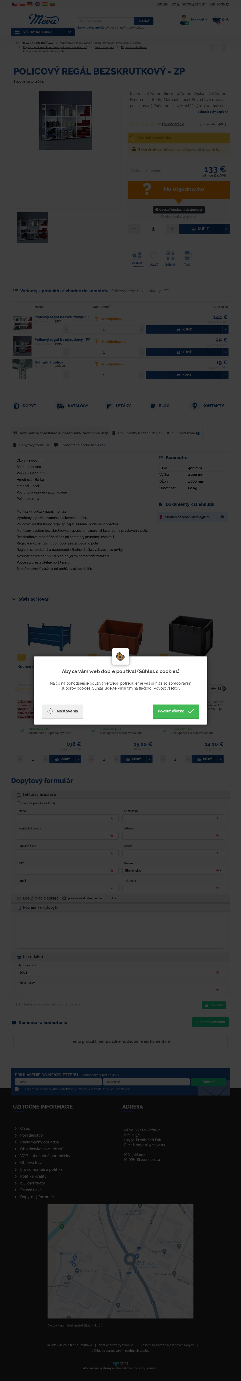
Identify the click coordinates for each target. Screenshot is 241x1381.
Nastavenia (67, 711)
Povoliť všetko (171, 711)
